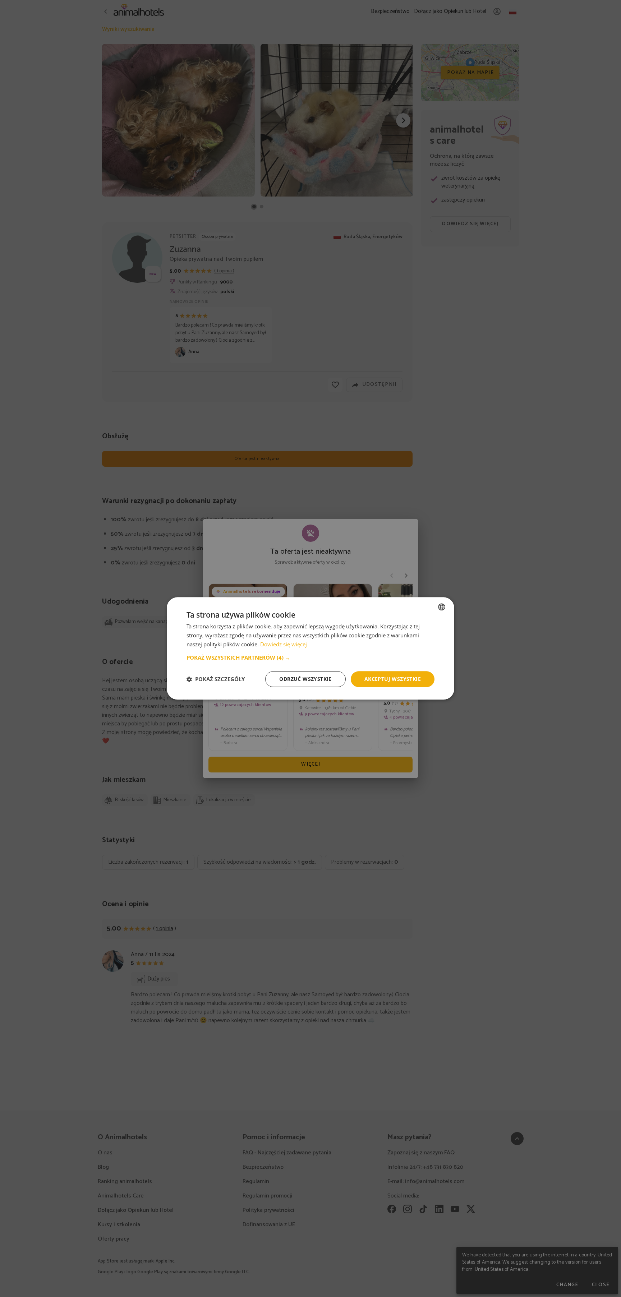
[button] (310, 657)
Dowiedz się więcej (283, 644)
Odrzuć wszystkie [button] (305, 678)
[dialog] (310, 648)
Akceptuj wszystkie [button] (392, 678)
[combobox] (441, 606)
